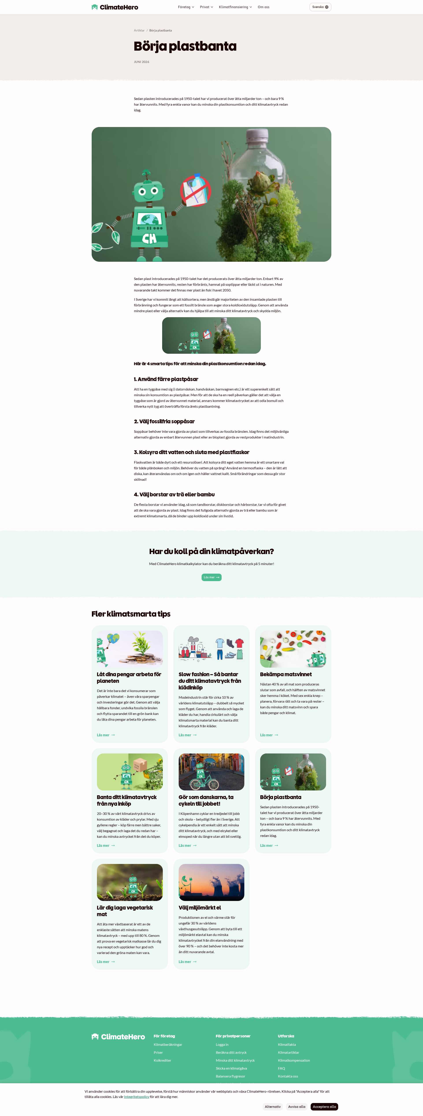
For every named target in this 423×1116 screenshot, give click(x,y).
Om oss (263, 7)
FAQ (281, 1068)
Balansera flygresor (230, 1076)
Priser (158, 1052)
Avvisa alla (296, 1107)
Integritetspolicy (136, 1096)
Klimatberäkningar (168, 1044)
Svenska (318, 7)
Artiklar (139, 30)
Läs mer (209, 577)
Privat (204, 7)
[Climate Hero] (115, 7)
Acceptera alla (324, 1107)
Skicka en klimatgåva (231, 1068)
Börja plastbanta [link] (160, 30)
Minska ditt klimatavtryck (235, 1060)
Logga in (222, 1044)
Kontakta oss (288, 1076)
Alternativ (273, 1107)
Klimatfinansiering (233, 7)
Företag (184, 7)
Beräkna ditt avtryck (231, 1052)
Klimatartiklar (288, 1052)
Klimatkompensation (294, 1060)
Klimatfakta (287, 1044)
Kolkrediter (162, 1060)
